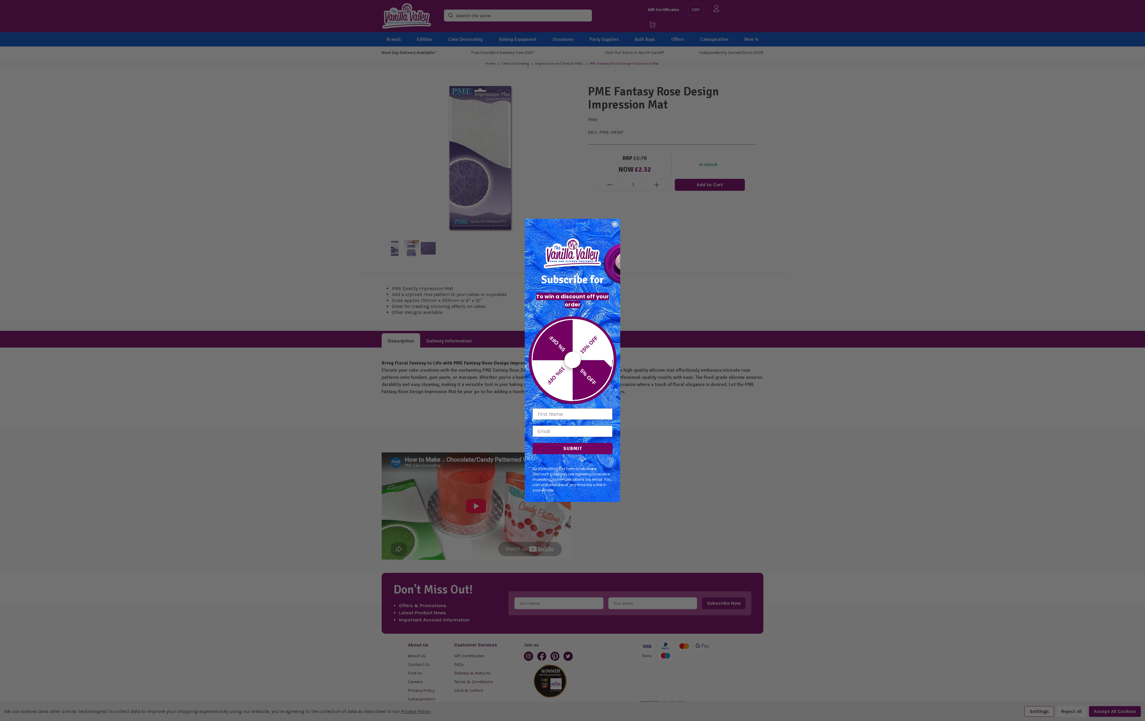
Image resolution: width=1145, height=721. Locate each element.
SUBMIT (572, 449)
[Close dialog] (615, 224)
